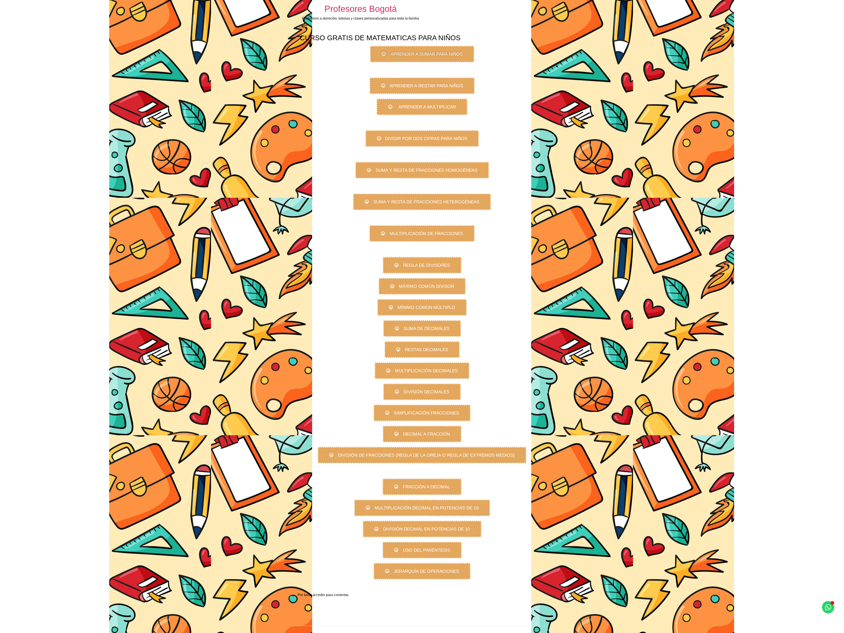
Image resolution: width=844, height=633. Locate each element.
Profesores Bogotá (360, 9)
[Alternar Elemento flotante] (828, 607)
